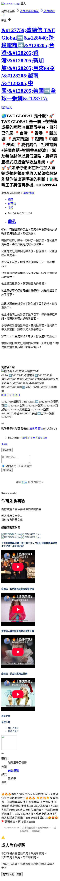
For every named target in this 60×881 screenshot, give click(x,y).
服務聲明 (36, 831)
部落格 (12, 203)
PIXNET (15, 827)
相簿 (10, 199)
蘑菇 (12, 221)
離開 (19, 874)
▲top (4, 443)
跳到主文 (6, 107)
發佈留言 (7, 470)
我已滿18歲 (8, 874)
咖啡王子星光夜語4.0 (34, 437)
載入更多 (7, 450)
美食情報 (28, 193)
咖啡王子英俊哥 (10, 395)
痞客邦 (33, 428)
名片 (10, 207)
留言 (40, 428)
